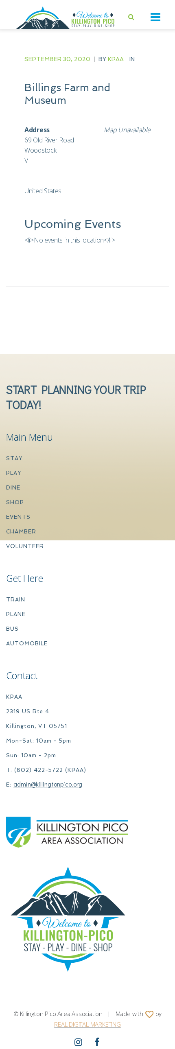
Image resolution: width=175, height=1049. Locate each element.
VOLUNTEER (25, 546)
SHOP (15, 502)
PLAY (13, 473)
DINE (13, 488)
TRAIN (15, 600)
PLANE (16, 614)
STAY (14, 458)
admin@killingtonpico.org (47, 784)
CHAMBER (21, 532)
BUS (12, 629)
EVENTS (18, 517)
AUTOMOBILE (27, 643)
